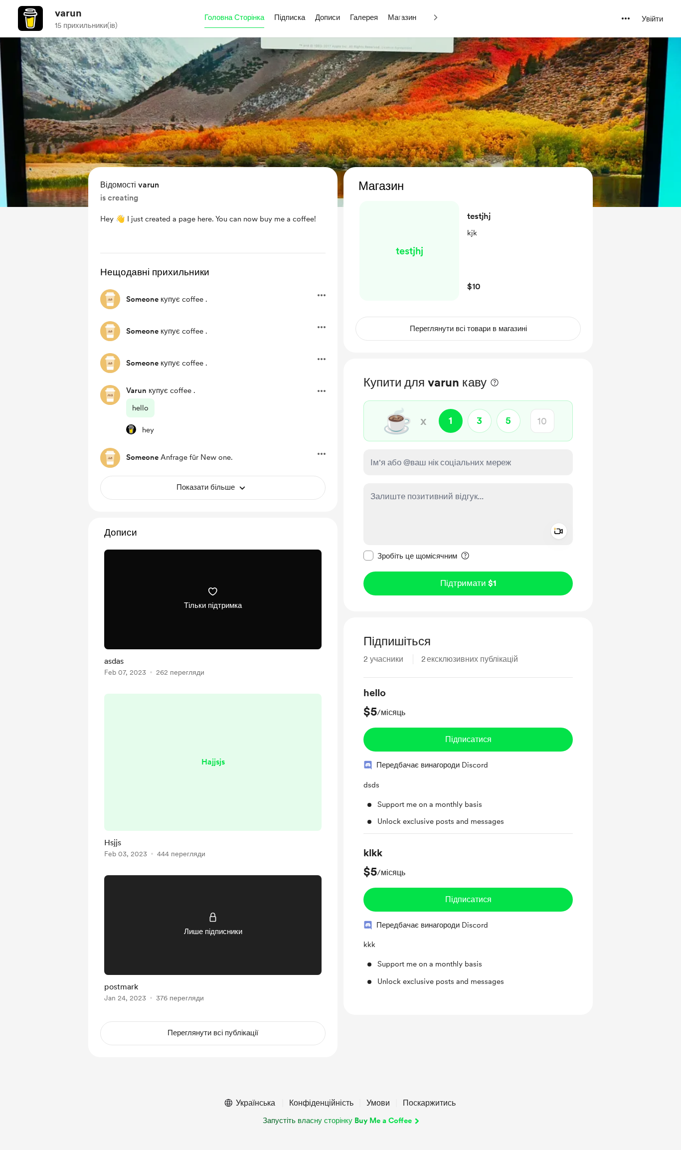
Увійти (652, 18)
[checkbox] (410, 555)
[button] (234, 18)
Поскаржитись (429, 1103)
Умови (378, 1103)
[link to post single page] (213, 615)
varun (68, 13)
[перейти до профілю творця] (30, 18)
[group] (468, 760)
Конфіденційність (321, 1103)
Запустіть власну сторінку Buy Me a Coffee (337, 1120)
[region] (468, 260)
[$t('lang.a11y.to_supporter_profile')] (131, 429)
